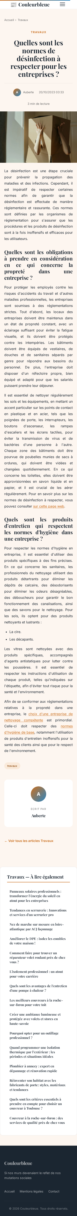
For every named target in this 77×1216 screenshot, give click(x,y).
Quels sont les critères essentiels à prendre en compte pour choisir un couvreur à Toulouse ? (36, 1104)
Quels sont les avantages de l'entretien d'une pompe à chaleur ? (38, 988)
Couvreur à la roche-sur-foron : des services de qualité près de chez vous (37, 1120)
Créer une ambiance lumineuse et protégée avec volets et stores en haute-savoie (35, 1019)
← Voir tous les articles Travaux (28, 841)
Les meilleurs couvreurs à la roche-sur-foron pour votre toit (36, 1002)
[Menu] (62, 4)
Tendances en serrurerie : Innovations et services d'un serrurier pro (38, 912)
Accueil (9, 20)
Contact (53, 1191)
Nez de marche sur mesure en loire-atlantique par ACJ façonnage (37, 926)
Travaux (23, 20)
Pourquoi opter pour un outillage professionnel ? (34, 1035)
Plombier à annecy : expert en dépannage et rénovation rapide (33, 1068)
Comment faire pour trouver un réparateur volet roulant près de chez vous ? (37, 957)
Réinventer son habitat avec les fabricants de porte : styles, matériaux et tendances (37, 1085)
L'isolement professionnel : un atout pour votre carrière (36, 973)
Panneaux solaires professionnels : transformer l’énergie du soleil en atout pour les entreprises (35, 896)
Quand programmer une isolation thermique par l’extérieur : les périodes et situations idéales (35, 1052)
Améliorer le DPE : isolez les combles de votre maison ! (38, 940)
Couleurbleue (30, 4)
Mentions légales (31, 1191)
